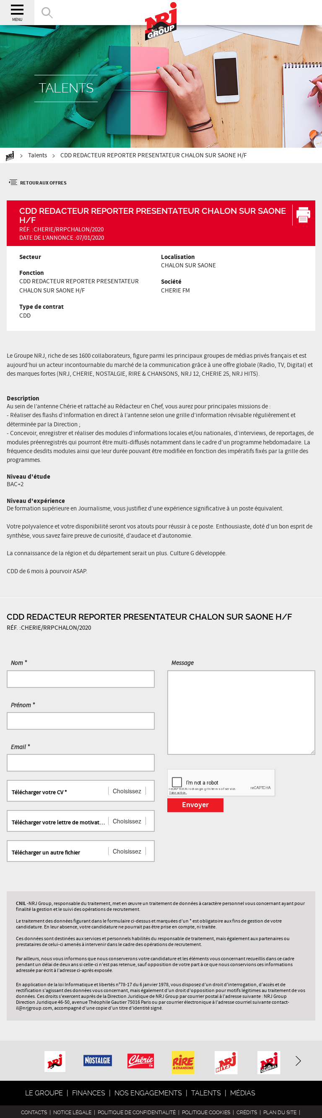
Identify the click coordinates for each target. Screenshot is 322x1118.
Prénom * (23, 705)
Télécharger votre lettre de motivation (59, 822)
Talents (37, 155)
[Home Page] (161, 12)
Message (182, 663)
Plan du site (279, 1112)
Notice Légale (72, 1112)
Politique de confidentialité (137, 1112)
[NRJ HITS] (226, 1064)
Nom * (19, 663)
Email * (20, 747)
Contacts (34, 1112)
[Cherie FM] (140, 1056)
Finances (88, 1093)
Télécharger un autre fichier (46, 852)
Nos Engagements (148, 1093)
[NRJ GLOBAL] (269, 1064)
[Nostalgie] (97, 1055)
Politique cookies (206, 1112)
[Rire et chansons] (183, 1064)
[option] (55, 1060)
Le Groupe (44, 1093)
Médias (242, 1093)
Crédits (246, 1112)
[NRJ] (54, 1060)
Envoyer (195, 805)
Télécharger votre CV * (39, 792)
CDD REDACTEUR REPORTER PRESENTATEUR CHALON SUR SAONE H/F (153, 155)
